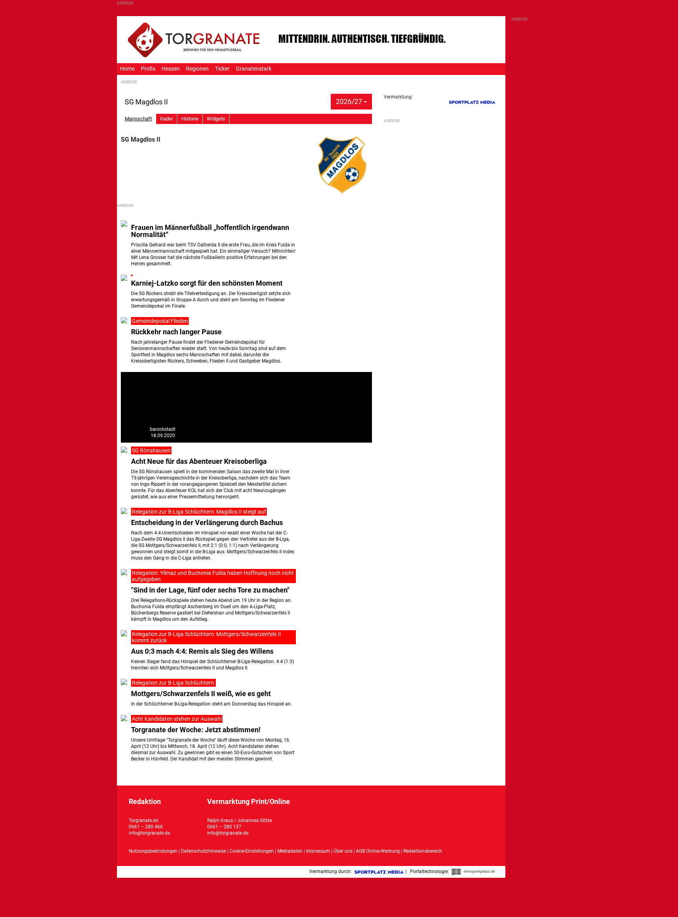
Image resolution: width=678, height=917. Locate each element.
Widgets (216, 119)
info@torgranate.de (149, 833)
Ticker (222, 69)
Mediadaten (290, 851)
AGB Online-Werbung (378, 851)
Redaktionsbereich (422, 851)
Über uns (343, 851)
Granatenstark (254, 69)
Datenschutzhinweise (203, 851)
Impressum (318, 851)
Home (127, 69)
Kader (166, 119)
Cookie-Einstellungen (252, 851)
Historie (190, 119)
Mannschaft (138, 119)
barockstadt (162, 429)
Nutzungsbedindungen (153, 851)
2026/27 (350, 101)
